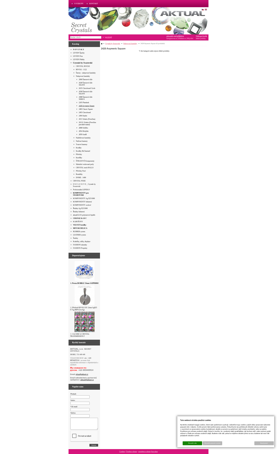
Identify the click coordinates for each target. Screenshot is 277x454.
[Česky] (203, 9)
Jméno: (72, 400)
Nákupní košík (201, 36)
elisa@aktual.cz (82, 374)
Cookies (122, 452)
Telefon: (73, 413)
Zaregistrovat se (171, 38)
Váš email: (74, 407)
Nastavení (264, 443)
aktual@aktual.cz (87, 380)
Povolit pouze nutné (212, 443)
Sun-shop (154, 452)
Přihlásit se (182, 38)
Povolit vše (192, 443)
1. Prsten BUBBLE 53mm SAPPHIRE (84, 283)
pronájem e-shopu (144, 452)
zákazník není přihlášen (175, 36)
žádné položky (201, 38)
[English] (206, 9)
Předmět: (73, 394)
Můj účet (190, 38)
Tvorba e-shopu (131, 452)
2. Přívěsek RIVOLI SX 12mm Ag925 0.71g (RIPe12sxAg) (83, 309)
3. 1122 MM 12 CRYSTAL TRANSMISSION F (79, 335)
